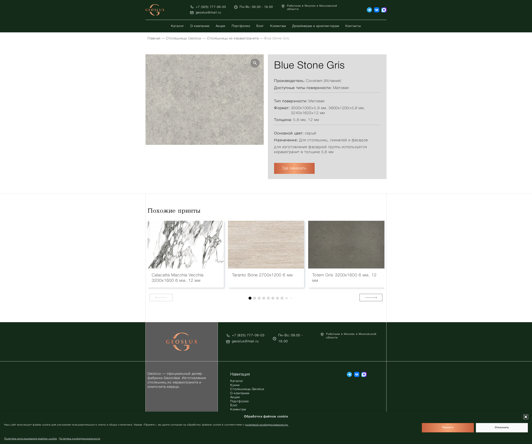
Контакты (353, 26)
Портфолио (241, 26)
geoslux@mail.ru (208, 12)
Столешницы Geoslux (183, 38)
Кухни (235, 385)
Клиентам (278, 26)
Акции (220, 26)
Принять (448, 428)
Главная (154, 38)
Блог (260, 26)
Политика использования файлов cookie (30, 439)
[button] (526, 417)
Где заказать (294, 168)
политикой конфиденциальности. (266, 425)
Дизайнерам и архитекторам (315, 26)
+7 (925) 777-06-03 (211, 7)
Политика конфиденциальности (79, 439)
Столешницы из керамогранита (233, 38)
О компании (199, 26)
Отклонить (502, 428)
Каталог (177, 26)
